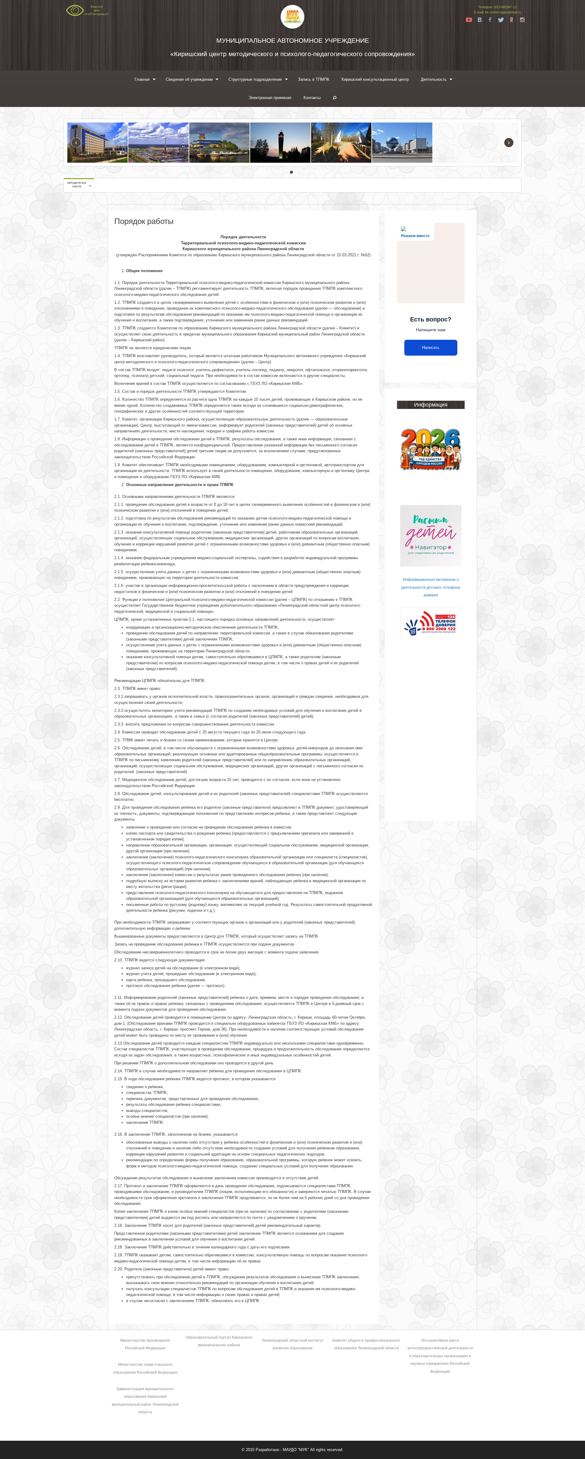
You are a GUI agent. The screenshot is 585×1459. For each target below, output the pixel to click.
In (522, 20)
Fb (490, 20)
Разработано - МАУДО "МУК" (282, 1449)
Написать (430, 347)
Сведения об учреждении (189, 79)
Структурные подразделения (255, 79)
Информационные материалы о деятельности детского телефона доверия (430, 587)
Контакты (312, 97)
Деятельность (434, 79)
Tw (501, 20)
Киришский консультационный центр (375, 79)
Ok (512, 20)
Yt (469, 20)
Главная (142, 79)
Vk (480, 20)
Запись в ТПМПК (313, 79)
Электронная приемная (270, 97)
